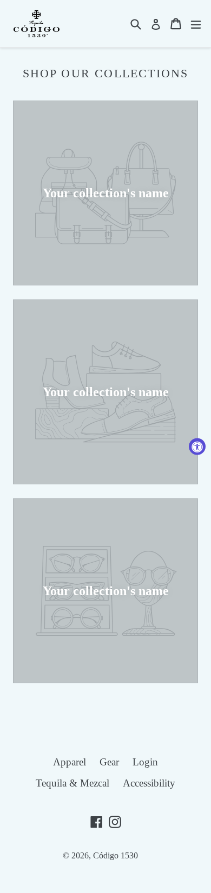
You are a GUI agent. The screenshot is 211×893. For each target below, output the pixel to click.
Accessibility (149, 783)
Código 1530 (115, 855)
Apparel (69, 762)
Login (145, 762)
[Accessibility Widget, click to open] (197, 446)
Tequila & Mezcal (72, 783)
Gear (109, 762)
